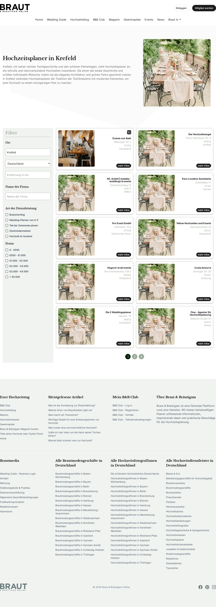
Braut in (173, 19)
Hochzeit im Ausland (20, 236)
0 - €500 (14, 249)
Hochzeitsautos (174, 511)
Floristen (170, 502)
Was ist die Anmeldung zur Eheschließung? (71, 405)
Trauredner (172, 568)
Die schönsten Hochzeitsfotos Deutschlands (135, 473)
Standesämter (174, 563)
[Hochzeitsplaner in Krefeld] (15, 8)
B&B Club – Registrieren (126, 410)
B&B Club (99, 19)
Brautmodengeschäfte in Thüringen (74, 554)
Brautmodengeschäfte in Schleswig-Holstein (79, 549)
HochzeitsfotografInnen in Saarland (130, 540)
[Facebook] (200, 587)
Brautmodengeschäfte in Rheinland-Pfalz (78, 531)
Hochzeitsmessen (9, 419)
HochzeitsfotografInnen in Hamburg (130, 505)
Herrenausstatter (175, 506)
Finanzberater (173, 497)
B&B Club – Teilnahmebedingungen (132, 419)
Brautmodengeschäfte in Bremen (73, 495)
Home (39, 19)
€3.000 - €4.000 (18, 271)
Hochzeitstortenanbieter (179, 544)
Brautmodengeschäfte (178, 487)
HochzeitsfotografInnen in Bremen (129, 500)
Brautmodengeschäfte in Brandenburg (76, 491)
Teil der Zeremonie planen (23, 225)
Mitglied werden (204, 8)
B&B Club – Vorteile (123, 414)
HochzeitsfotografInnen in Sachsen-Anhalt (134, 549)
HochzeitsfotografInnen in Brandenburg (132, 495)
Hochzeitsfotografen (177, 525)
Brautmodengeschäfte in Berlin (72, 486)
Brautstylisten (173, 492)
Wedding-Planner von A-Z (23, 220)
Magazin (114, 19)
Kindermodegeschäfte (178, 553)
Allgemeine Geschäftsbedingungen (19, 497)
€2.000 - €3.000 (18, 266)
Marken (4, 414)
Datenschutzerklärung (12, 492)
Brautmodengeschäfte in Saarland (74, 535)
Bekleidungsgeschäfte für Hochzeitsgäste (189, 478)
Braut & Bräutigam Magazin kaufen (19, 429)
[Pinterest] (207, 587)
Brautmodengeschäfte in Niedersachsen (77, 518)
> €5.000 (14, 276)
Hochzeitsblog (79, 19)
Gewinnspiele (132, 19)
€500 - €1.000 (17, 255)
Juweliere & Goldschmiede (180, 549)
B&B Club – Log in (122, 405)
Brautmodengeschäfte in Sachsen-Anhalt (78, 545)
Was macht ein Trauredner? (63, 414)
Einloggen (181, 8)
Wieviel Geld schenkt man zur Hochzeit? (70, 440)
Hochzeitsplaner (175, 539)
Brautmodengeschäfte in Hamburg (74, 500)
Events (149, 19)
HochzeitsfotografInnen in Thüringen (131, 562)
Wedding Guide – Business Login (18, 473)
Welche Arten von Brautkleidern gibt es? (70, 410)
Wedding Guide (56, 19)
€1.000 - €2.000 (18, 260)
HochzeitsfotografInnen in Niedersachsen (133, 522)
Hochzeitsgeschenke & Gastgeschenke (187, 530)
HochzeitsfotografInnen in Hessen (129, 510)
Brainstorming (17, 214)
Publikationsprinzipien (12, 502)
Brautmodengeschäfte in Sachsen (74, 540)
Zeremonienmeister (20, 230)
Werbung (5, 483)
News (160, 19)
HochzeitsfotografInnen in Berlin (128, 491)
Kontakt (4, 478)
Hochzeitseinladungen (178, 520)
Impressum (6, 511)
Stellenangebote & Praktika (15, 487)
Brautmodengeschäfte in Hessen (73, 505)
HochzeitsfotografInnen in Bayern (129, 486)
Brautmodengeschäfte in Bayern (73, 481)
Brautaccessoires (175, 483)
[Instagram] (214, 587)
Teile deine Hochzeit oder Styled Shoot (21, 433)
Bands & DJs (173, 473)
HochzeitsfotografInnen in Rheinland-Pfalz (134, 535)
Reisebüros (172, 558)
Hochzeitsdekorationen (179, 516)
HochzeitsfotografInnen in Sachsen (130, 545)
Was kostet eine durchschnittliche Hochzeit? (72, 427)
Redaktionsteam (9, 506)
